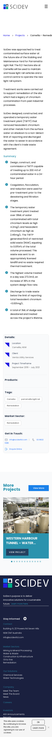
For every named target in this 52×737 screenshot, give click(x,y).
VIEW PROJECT (17, 552)
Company (8, 686)
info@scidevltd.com (18, 439)
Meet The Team (11, 690)
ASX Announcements (14, 714)
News (6, 696)
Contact (7, 623)
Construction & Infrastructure (18, 656)
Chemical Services (12, 675)
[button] (11, 561)
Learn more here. (19, 603)
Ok (38, 722)
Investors (8, 710)
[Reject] (48, 727)
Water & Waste (10, 653)
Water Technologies (13, 678)
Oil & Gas (8, 659)
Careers (7, 702)
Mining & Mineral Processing (17, 650)
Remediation (9, 662)
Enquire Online (15, 449)
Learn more (38, 728)
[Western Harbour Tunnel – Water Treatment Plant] (26, 528)
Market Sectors (11, 646)
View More (38, 488)
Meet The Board (11, 693)
